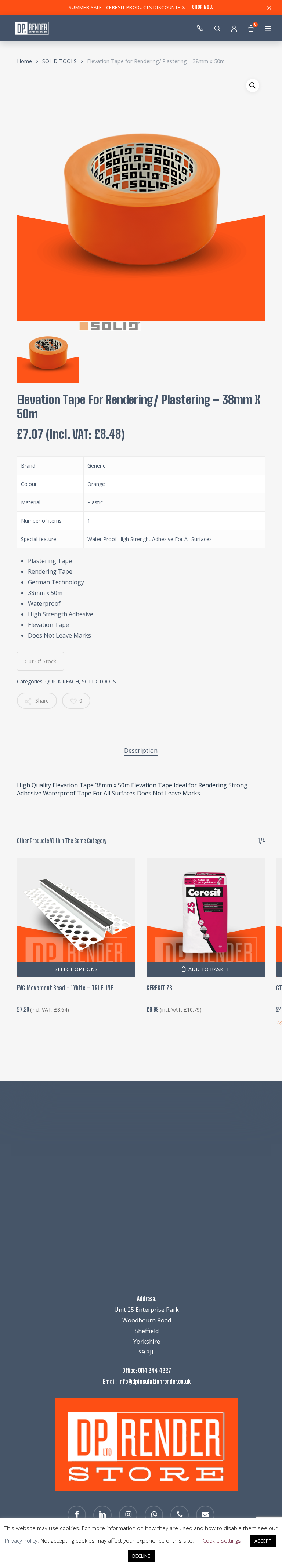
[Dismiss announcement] (269, 7)
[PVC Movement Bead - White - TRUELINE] (76, 917)
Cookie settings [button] (222, 1540)
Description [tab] (141, 750)
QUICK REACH (62, 681)
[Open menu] (267, 28)
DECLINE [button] (141, 1556)
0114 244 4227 (154, 1370)
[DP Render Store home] (97, 28)
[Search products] (217, 28)
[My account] (234, 28)
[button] (252, 85)
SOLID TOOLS (59, 61)
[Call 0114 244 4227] (200, 28)
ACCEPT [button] (262, 1541)
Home (24, 61)
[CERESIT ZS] (206, 917)
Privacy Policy (21, 1540)
